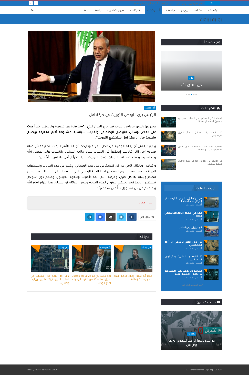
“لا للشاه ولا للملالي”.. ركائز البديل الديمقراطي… (183, 258)
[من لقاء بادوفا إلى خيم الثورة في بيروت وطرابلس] (191, 331)
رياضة (98, 10)
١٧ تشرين (191, 334)
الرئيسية (214, 10)
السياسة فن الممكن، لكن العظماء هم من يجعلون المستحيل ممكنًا (183, 272)
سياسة (171, 10)
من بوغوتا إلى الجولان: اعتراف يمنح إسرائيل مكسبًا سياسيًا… (183, 199)
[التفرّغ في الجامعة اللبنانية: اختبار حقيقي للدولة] (211, 216)
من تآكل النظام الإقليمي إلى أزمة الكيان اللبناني (183, 243)
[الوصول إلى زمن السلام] (211, 231)
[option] (191, 72)
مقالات (198, 10)
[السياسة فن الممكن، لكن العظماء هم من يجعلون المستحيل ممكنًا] (168, 122)
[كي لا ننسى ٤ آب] (191, 71)
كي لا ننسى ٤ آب (191, 85)
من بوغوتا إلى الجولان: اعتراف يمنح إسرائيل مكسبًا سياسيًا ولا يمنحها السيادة (167, 3)
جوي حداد (145, 202)
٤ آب (191, 78)
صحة (86, 10)
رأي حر (184, 10)
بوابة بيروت (211, 19)
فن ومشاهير (117, 10)
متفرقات (136, 10)
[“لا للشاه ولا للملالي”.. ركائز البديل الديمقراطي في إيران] (168, 136)
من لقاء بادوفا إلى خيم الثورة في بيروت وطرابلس (191, 343)
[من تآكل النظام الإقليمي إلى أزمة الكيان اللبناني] (211, 245)
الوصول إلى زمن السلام (191, 227)
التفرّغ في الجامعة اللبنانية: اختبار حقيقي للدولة (183, 214)
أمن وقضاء (153, 10)
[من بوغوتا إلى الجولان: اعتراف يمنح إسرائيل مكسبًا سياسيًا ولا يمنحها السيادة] (168, 164)
